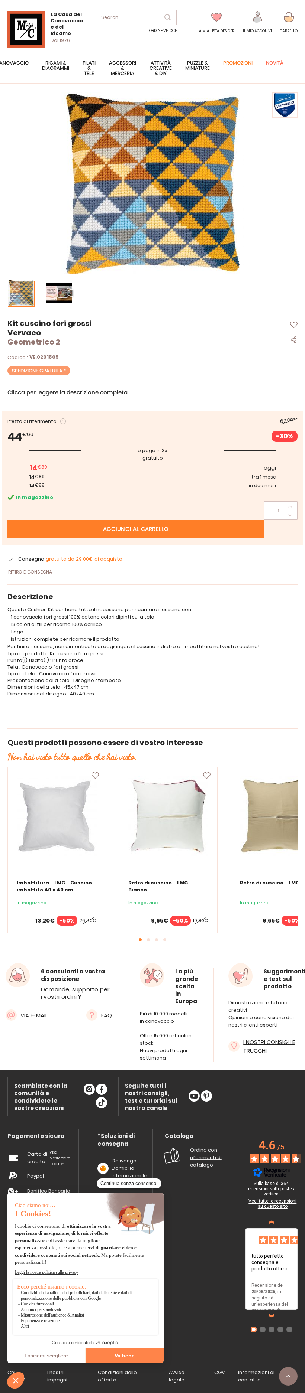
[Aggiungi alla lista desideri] (95, 775)
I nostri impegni (57, 1376)
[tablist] (35, 1136)
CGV (219, 1372)
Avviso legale (176, 1376)
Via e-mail (34, 1015)
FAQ (106, 1015)
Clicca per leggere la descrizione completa (67, 392)
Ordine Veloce (163, 30)
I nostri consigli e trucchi (269, 1046)
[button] (257, 22)
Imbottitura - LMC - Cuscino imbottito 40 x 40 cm (54, 886)
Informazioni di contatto (256, 1376)
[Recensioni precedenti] (271, 1222)
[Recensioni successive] (271, 1316)
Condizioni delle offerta (117, 1376)
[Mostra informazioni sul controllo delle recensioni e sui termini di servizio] (301, 1185)
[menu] (152, 72)
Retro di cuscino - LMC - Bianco (160, 886)
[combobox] (135, 17)
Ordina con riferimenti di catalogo (206, 1157)
